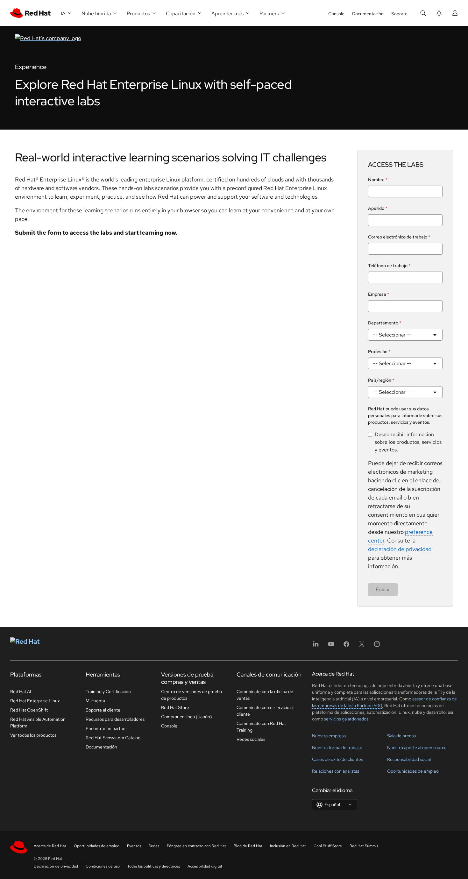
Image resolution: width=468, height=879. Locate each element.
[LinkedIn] (316, 646)
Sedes (154, 845)
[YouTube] (331, 646)
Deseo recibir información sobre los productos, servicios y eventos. (408, 442)
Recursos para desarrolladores (115, 719)
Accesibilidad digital (205, 866)
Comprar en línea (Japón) (186, 717)
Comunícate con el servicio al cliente (265, 711)
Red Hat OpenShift (29, 710)
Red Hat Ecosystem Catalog (113, 738)
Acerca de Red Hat (50, 845)
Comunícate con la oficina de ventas (265, 695)
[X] (361, 646)
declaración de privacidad (399, 549)
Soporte (399, 14)
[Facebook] (346, 646)
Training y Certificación (108, 691)
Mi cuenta (95, 701)
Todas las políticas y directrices (153, 866)
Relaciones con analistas (335, 771)
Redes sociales (251, 739)
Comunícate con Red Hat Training (261, 726)
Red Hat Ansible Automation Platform (38, 722)
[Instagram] (377, 646)
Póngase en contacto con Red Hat (196, 845)
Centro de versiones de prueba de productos (191, 695)
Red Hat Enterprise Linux (35, 701)
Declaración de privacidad (56, 866)
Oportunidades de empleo (413, 771)
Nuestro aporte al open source (417, 747)
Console (336, 14)
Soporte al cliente (103, 710)
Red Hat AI (20, 691)
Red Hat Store (175, 707)
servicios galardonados (346, 719)
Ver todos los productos (33, 735)
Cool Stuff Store (328, 845)
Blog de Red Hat (248, 845)
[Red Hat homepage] (159, 38)
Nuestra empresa (329, 736)
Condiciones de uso (103, 866)
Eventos (134, 845)
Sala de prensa (401, 736)
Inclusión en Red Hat (288, 845)
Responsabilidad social (409, 759)
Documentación (368, 14)
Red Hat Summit (364, 845)
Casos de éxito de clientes (337, 759)
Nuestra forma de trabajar (337, 747)
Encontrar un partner (106, 728)
